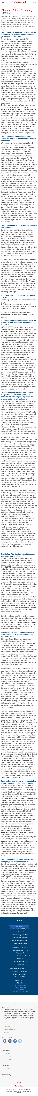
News (6, 1078)
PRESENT (8, 1057)
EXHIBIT (8, 1054)
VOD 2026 (7, 1069)
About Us (7, 1026)
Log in (34, 2)
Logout (6, 1032)
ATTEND (8, 1059)
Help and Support (9, 1029)
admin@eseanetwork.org (14, 1089)
